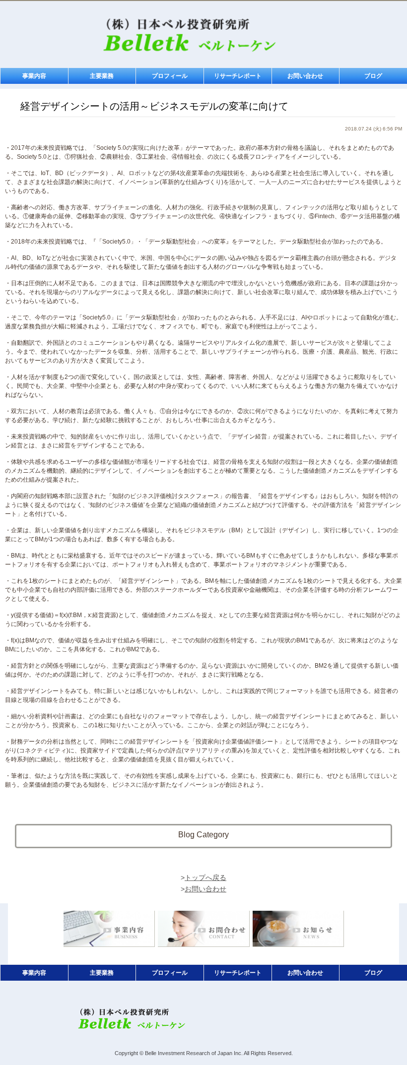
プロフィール (170, 75)
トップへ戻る (205, 877)
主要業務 (102, 75)
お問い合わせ (305, 75)
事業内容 (34, 75)
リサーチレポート (238, 75)
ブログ (373, 75)
